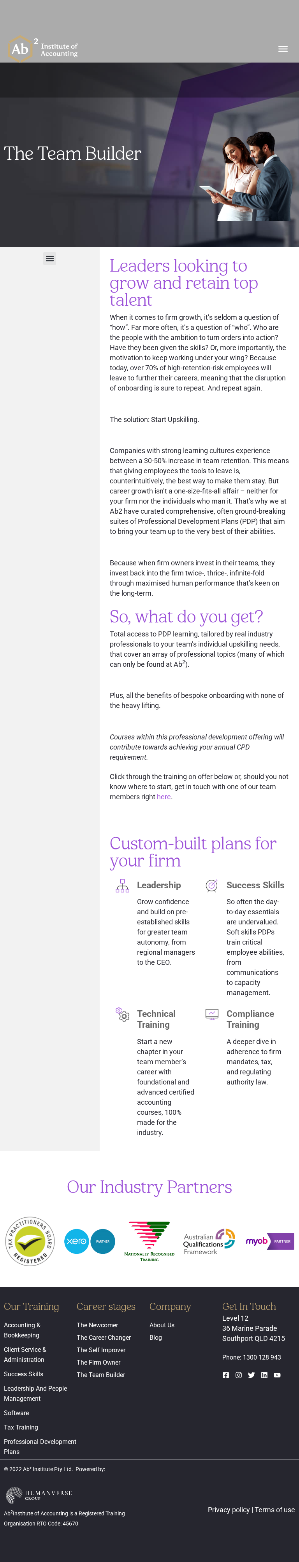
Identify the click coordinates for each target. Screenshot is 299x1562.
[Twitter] (251, 1375)
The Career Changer (104, 1337)
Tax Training (21, 1427)
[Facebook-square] (225, 1375)
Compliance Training (250, 1019)
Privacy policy (230, 1510)
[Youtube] (277, 1375)
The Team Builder (101, 1375)
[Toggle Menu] (283, 48)
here (164, 797)
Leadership (159, 885)
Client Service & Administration (25, 1354)
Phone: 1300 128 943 (251, 1357)
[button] (49, 258)
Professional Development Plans (40, 1447)
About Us (162, 1325)
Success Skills (256, 885)
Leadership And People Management (35, 1393)
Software (16, 1413)
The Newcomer (97, 1325)
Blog (156, 1337)
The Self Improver (101, 1350)
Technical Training (156, 1019)
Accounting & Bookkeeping (22, 1330)
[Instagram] (238, 1375)
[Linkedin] (264, 1375)
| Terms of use (273, 1510)
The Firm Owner (98, 1362)
